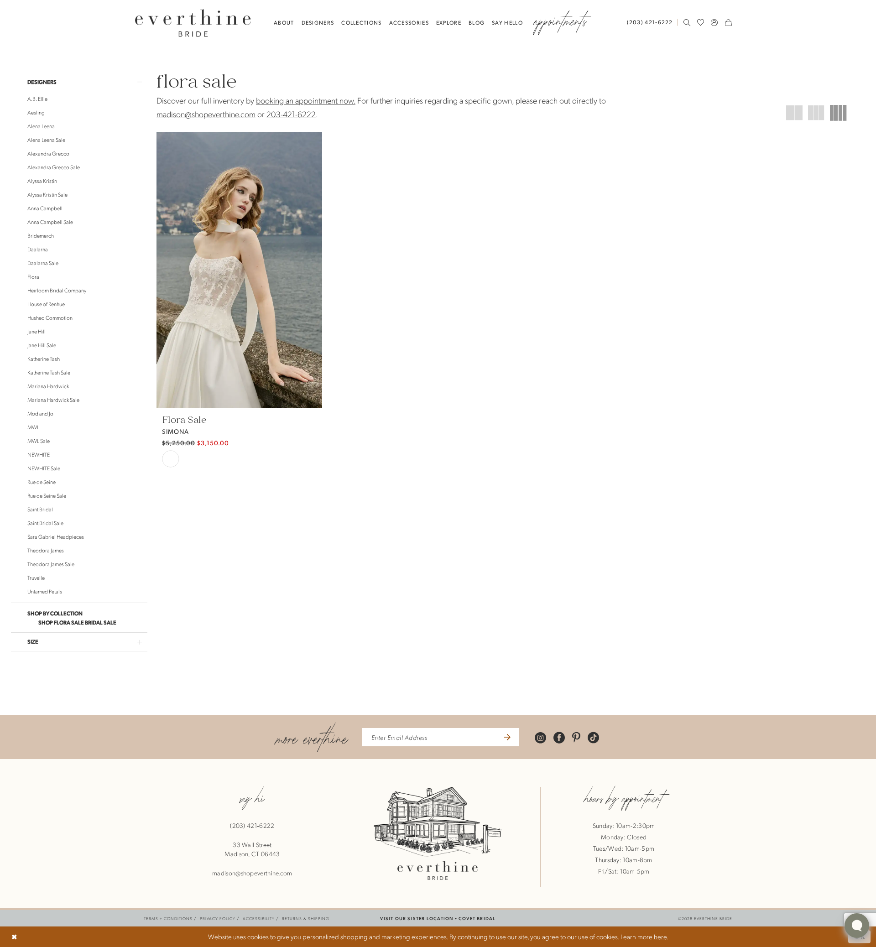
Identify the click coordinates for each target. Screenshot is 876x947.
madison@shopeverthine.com (206, 114)
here (660, 936)
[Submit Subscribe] (506, 737)
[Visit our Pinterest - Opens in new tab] (576, 737)
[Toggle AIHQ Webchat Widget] (857, 925)
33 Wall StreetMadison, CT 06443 (252, 849)
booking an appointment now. (305, 100)
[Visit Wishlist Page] (701, 22)
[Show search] (687, 22)
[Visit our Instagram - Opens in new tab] (540, 737)
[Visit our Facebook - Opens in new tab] (559, 737)
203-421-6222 (291, 114)
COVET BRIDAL (477, 918)
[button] (714, 22)
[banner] (193, 22)
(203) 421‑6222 (252, 825)
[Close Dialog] (14, 937)
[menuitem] (652, 22)
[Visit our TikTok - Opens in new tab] (593, 737)
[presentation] (239, 270)
